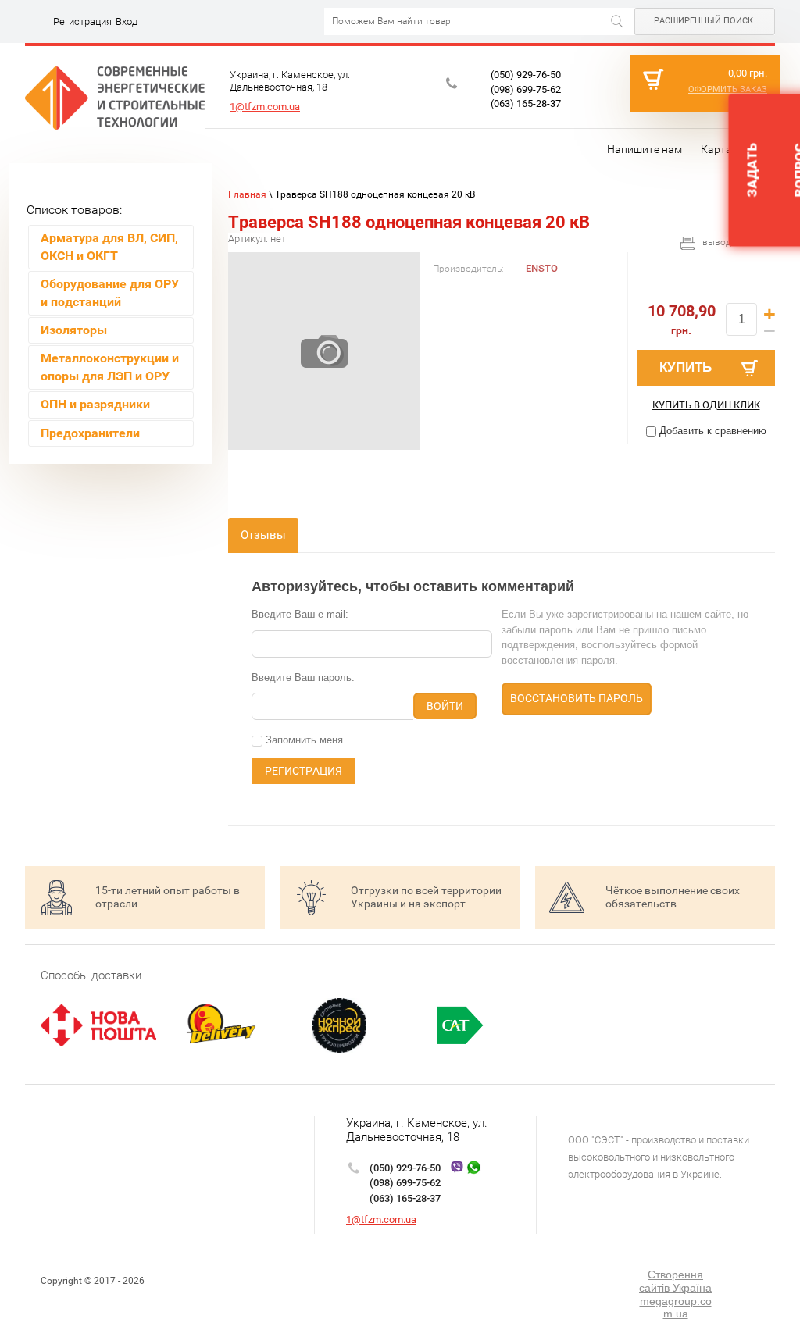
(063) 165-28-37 (526, 103)
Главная (247, 194)
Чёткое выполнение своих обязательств (672, 897)
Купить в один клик (706, 405)
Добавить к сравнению (711, 431)
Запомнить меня (302, 740)
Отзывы (263, 535)
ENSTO (542, 268)
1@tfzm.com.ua (265, 106)
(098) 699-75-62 (526, 89)
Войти (445, 706)
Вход (127, 21)
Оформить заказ (727, 89)
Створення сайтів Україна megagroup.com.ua (675, 1294)
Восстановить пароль (576, 698)
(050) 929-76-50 (526, 74)
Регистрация (82, 21)
